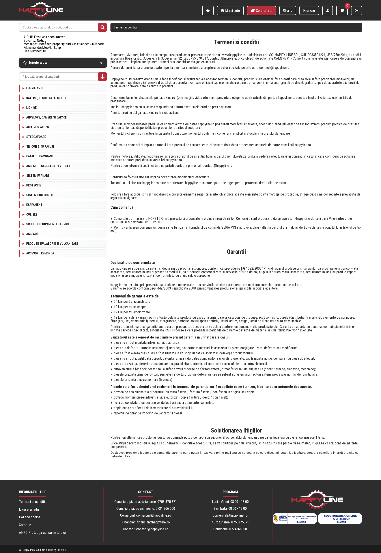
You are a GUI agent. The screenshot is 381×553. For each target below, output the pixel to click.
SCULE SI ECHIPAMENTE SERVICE (47, 224)
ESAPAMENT (34, 204)
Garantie (25, 525)
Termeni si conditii (125, 27)
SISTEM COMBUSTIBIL (41, 195)
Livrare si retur (29, 509)
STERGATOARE (36, 136)
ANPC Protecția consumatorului (42, 532)
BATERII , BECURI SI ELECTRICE (46, 98)
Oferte (287, 10)
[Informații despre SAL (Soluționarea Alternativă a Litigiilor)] (295, 519)
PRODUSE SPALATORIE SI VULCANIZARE (52, 243)
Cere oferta (263, 11)
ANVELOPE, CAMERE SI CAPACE (46, 117)
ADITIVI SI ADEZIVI (38, 127)
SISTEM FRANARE (37, 175)
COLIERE (31, 214)
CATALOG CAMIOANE (39, 156)
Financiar (309, 10)
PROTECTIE (33, 185)
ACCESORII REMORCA (40, 253)
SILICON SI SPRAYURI (40, 146)
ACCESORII (33, 233)
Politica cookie (29, 517)
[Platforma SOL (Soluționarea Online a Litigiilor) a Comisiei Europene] (340, 519)
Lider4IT (61, 549)
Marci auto (232, 11)
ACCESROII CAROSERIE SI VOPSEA (48, 165)
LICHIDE (31, 107)
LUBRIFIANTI (34, 88)
